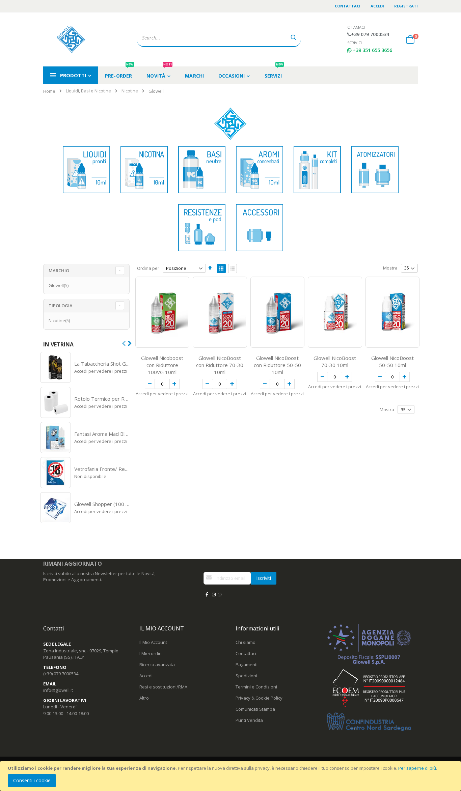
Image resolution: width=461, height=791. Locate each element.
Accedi (377, 5)
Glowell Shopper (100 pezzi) (102, 504)
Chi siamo (245, 642)
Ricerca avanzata (157, 664)
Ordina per (148, 268)
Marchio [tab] (59, 270)
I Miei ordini (151, 653)
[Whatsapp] (219, 594)
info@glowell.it (58, 690)
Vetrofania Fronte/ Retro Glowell (102, 468)
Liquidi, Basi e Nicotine (88, 91)
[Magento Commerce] (72, 39)
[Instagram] (214, 594)
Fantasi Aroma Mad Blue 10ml (102, 433)
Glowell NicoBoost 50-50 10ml (392, 361)
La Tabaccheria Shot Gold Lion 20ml (102, 363)
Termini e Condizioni (256, 687)
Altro (144, 698)
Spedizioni (246, 676)
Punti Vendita (249, 720)
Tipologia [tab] (61, 306)
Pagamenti (246, 664)
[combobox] (219, 38)
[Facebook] (207, 594)
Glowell (59, 285)
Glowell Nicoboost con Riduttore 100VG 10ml (162, 365)
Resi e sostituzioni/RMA (163, 687)
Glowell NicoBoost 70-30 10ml (335, 361)
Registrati (406, 5)
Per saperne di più (417, 768)
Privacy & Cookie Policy (259, 698)
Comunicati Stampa (255, 709)
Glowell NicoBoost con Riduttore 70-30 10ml (219, 365)
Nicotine (129, 91)
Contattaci (347, 5)
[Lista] (232, 268)
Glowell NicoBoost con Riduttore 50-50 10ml (277, 365)
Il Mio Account (153, 642)
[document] (231, 776)
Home (49, 91)
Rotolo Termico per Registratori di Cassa (102, 398)
